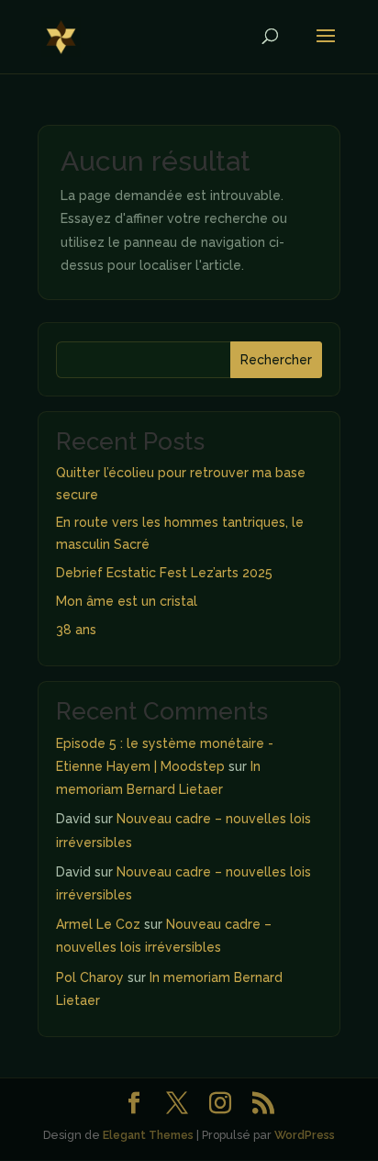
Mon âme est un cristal (126, 601)
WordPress (304, 1135)
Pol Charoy (90, 977)
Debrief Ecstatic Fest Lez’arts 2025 (164, 572)
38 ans (76, 629)
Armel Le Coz (98, 924)
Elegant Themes (148, 1135)
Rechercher (276, 359)
